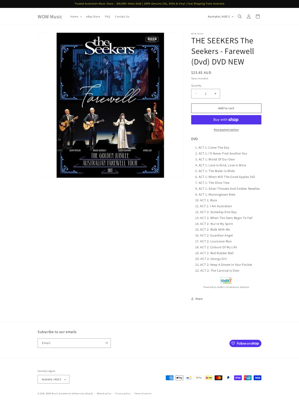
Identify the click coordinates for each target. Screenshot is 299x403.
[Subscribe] (106, 343)
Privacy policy (122, 393)
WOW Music (52, 393)
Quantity (196, 85)
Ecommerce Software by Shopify (76, 393)
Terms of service (143, 393)
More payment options (226, 129)
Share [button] (199, 299)
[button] (76, 16)
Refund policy (104, 393)
